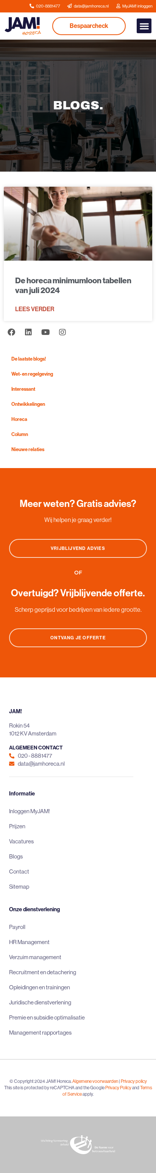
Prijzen (17, 826)
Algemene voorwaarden (95, 1081)
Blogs (16, 856)
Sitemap (19, 886)
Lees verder (34, 309)
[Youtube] (45, 332)
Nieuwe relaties (27, 449)
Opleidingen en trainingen (39, 987)
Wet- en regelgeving (32, 374)
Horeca (19, 419)
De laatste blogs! (28, 359)
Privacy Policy (118, 1087)
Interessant (23, 389)
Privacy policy (134, 1081)
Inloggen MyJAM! (29, 811)
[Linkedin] (28, 332)
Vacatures (21, 841)
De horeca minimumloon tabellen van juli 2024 (73, 285)
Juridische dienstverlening (40, 1002)
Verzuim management (35, 957)
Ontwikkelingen (28, 404)
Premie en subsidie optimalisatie (47, 1017)
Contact (19, 871)
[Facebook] (11, 332)
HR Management (29, 942)
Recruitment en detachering (42, 972)
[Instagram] (62, 332)
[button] (144, 25)
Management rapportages (40, 1032)
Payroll (17, 926)
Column (19, 434)
